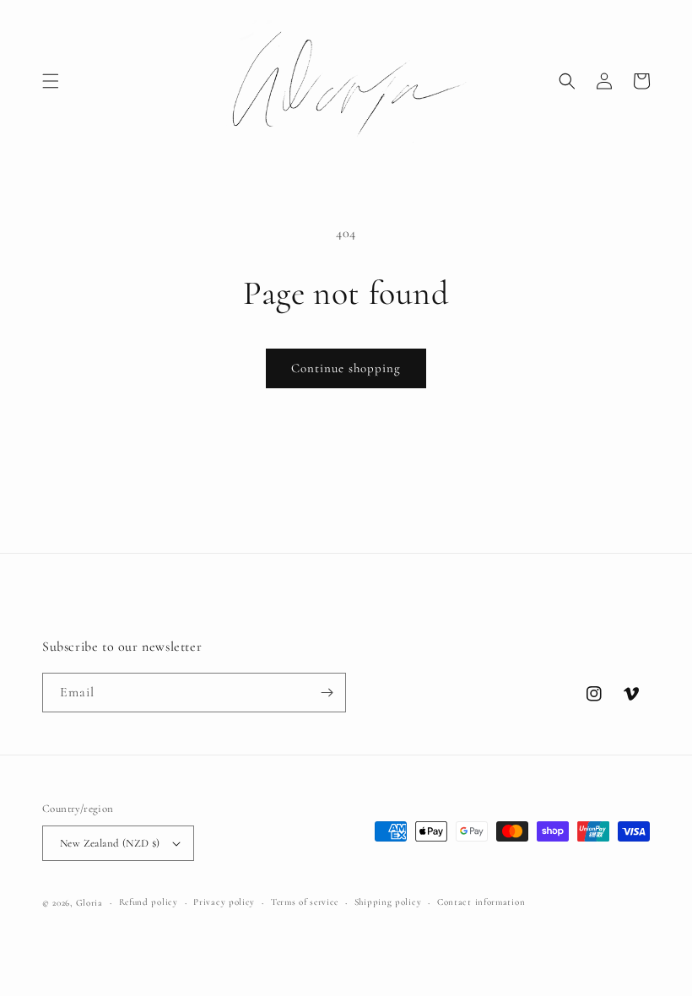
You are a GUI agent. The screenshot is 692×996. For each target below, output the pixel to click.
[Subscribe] (326, 692)
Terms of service (304, 901)
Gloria (89, 902)
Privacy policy (224, 901)
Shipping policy (388, 901)
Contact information (481, 901)
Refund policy (148, 901)
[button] (50, 81)
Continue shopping (346, 368)
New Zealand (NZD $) (110, 843)
